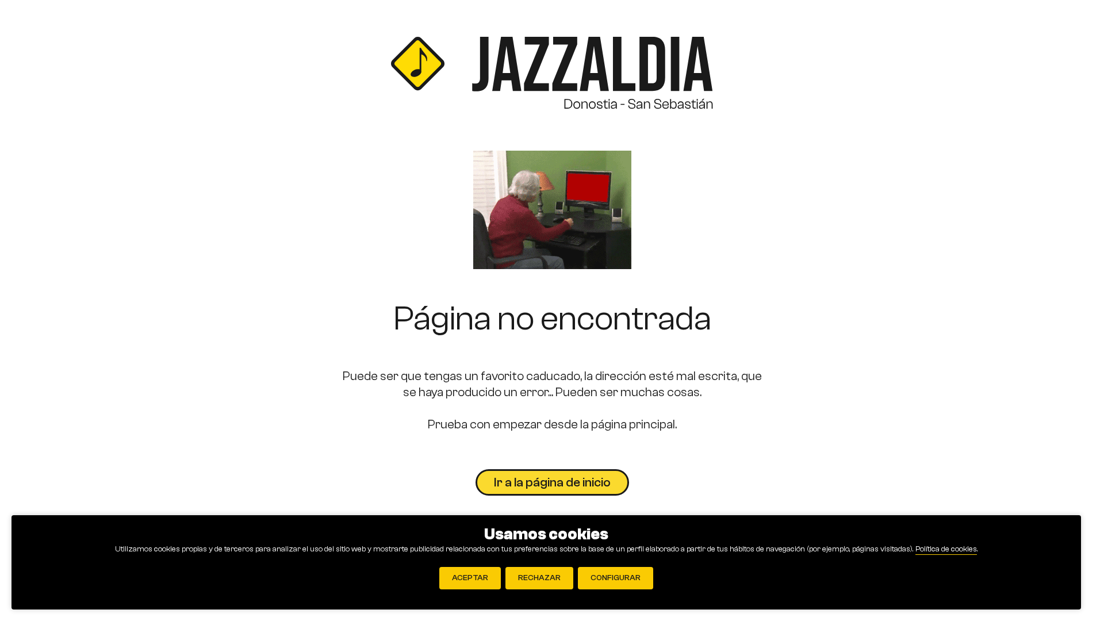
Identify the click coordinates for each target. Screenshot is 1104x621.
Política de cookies (946, 549)
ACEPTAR (470, 577)
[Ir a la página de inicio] (552, 75)
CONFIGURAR (616, 577)
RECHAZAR (539, 577)
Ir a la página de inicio (552, 482)
